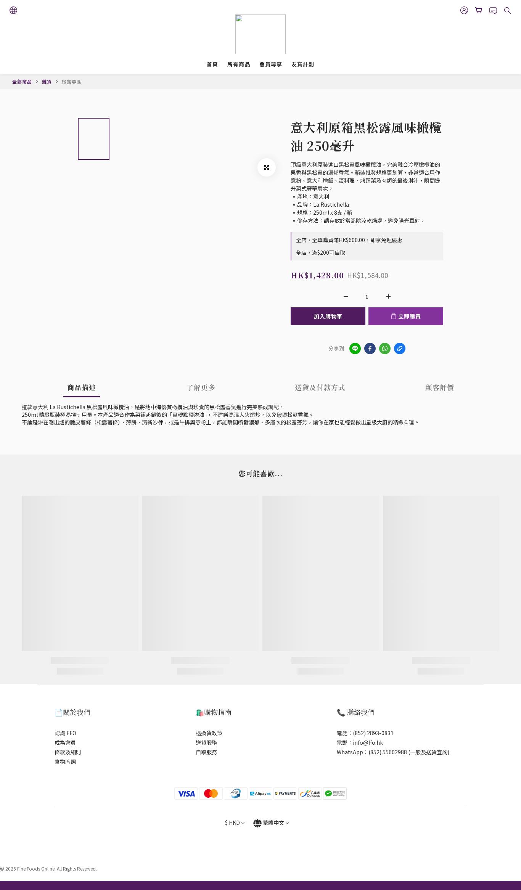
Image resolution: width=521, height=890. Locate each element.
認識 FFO (65, 733)
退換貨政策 (209, 733)
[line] (355, 348)
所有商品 (238, 64)
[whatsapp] (385, 348)
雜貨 (47, 81)
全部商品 (22, 81)
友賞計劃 (302, 64)
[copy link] (399, 348)
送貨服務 (206, 742)
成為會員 (65, 742)
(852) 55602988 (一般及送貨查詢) (408, 752)
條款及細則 (68, 752)
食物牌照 (65, 761)
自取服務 (206, 752)
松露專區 (72, 81)
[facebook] (370, 348)
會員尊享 (270, 64)
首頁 (212, 64)
